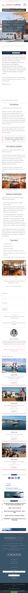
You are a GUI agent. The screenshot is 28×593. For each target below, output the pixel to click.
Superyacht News (18, 349)
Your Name (4, 293)
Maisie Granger (14, 339)
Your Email (5, 303)
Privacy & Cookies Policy (21, 590)
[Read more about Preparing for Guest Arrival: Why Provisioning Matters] (14, 450)
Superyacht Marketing (14, 563)
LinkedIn (14, 1)
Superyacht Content (12, 464)
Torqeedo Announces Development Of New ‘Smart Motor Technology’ (14, 323)
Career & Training (14, 459)
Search (18, 1)
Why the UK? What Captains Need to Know (14, 434)
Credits (13, 588)
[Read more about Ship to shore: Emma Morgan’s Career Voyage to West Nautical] (14, 394)
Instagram (16, 1)
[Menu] (24, 4)
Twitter (12, 1)
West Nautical (13, 380)
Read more (14, 382)
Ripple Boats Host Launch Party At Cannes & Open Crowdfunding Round (14, 316)
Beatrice (12, 436)
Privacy (9, 588)
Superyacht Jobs (14, 561)
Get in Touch (17, 588)
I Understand (14, 592)
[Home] (11, 5)
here (18, 283)
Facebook (9, 1)
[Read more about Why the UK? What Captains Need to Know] (14, 423)
